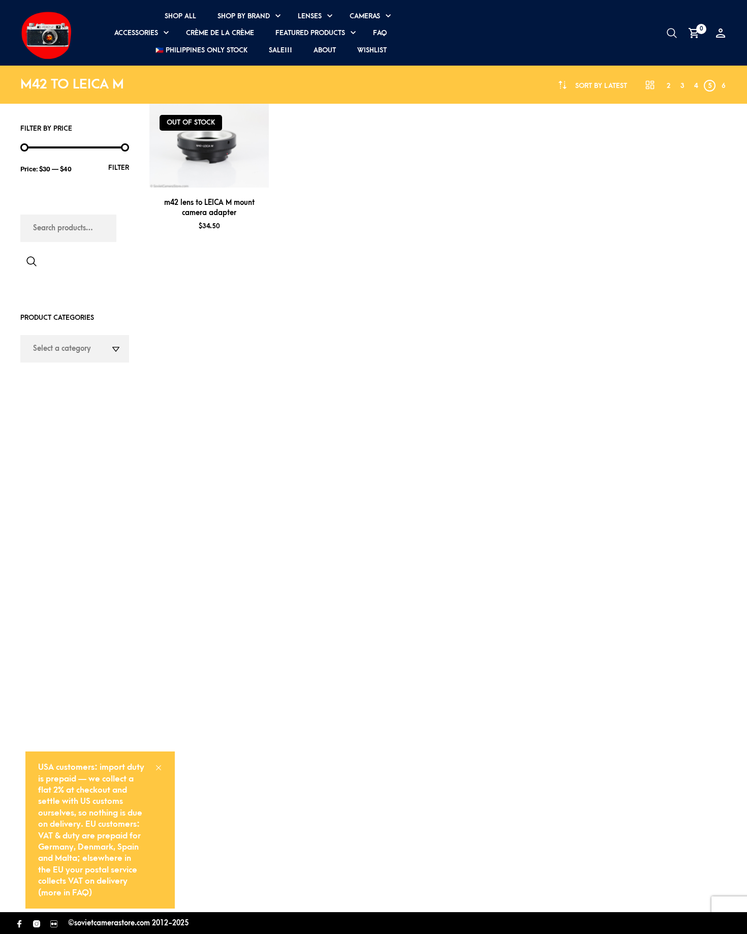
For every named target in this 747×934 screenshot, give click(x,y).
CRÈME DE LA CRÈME (220, 33)
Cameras (365, 16)
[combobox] (601, 85)
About (325, 50)
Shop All (180, 16)
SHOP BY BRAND (243, 16)
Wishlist (372, 50)
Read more (222, 175)
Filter (118, 167)
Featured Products (310, 33)
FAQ (380, 33)
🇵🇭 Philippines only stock (201, 50)
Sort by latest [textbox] (601, 85)
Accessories (136, 33)
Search (31, 261)
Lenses (310, 16)
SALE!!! (280, 50)
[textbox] (74, 349)
